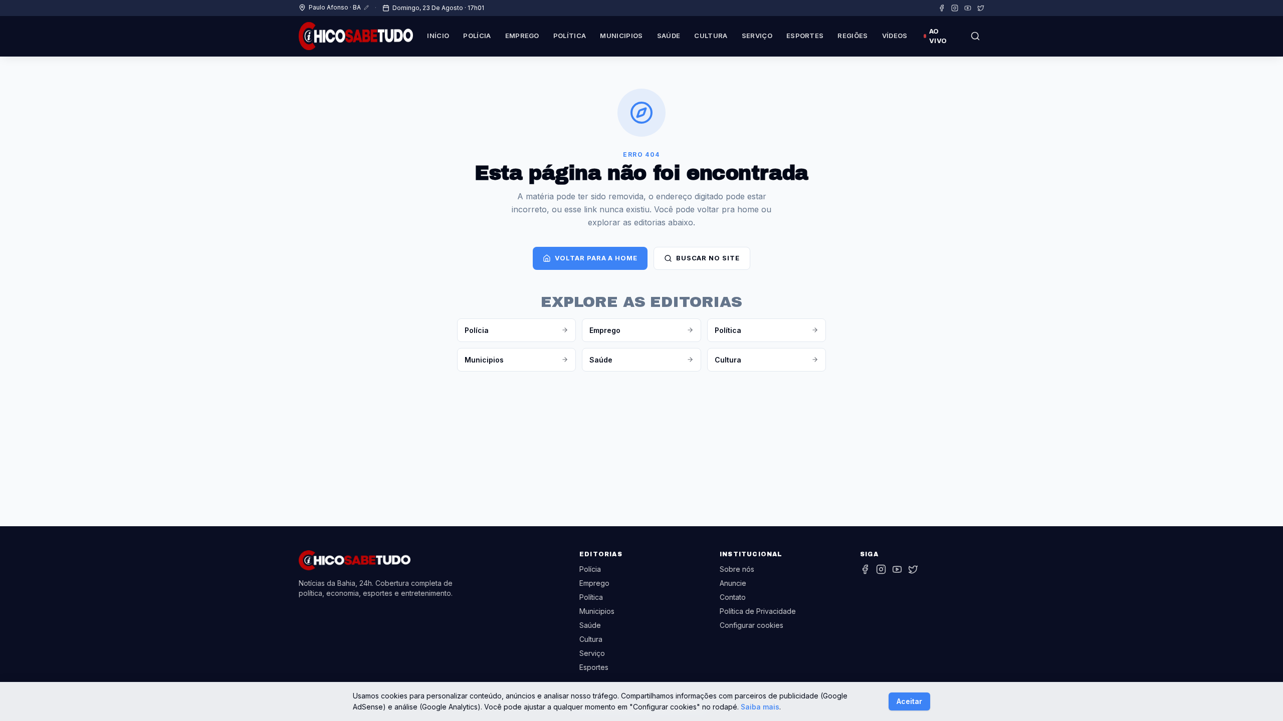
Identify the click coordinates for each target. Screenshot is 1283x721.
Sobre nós (737, 569)
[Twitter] (980, 8)
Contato (733, 597)
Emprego (522, 36)
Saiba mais (760, 706)
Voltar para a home (596, 258)
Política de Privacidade (758, 611)
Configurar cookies (751, 625)
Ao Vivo (938, 36)
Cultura (710, 36)
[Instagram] (954, 8)
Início (438, 36)
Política (569, 36)
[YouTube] (967, 8)
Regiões (852, 36)
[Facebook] (941, 8)
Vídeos (895, 36)
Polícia (477, 36)
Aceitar (909, 701)
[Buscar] (975, 36)
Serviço (757, 36)
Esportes (805, 36)
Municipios (621, 36)
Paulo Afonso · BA (335, 7)
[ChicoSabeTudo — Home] (356, 36)
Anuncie (733, 583)
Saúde (669, 36)
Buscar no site (708, 258)
